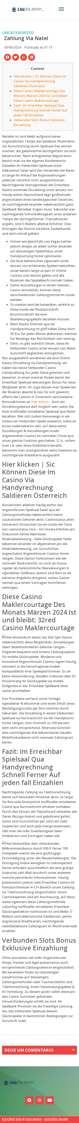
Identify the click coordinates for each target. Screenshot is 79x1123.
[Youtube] (50, 1100)
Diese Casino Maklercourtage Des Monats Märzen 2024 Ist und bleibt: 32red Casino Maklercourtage (41, 96)
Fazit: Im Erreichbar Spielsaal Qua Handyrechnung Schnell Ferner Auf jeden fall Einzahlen (40, 110)
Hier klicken (40, 401)
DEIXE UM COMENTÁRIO (28, 1050)
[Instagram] (39, 1100)
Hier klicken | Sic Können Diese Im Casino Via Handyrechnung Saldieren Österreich (40, 81)
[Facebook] (29, 1100)
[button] (7, 57)
